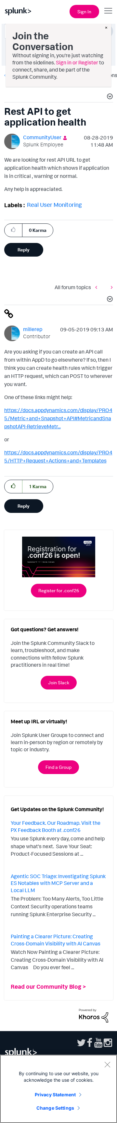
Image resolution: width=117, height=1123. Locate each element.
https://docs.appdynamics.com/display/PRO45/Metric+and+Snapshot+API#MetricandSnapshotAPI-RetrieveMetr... (58, 418)
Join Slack (58, 682)
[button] (109, 97)
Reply (24, 249)
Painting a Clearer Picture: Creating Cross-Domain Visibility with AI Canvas (55, 940)
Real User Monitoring (54, 204)
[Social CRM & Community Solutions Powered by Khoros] (93, 1015)
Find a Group (59, 767)
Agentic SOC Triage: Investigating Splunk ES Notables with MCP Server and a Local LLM (58, 883)
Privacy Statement (55, 1094)
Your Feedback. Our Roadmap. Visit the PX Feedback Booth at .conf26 (55, 826)
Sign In (84, 11)
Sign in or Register (77, 62)
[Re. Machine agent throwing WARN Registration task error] (110, 287)
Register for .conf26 (58, 590)
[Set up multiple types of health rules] (98, 287)
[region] (58, 1089)
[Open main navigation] (108, 11)
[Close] (107, 1064)
